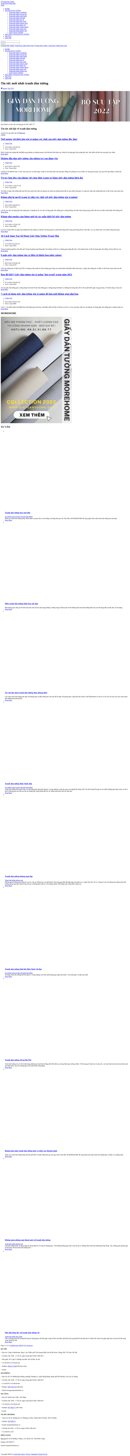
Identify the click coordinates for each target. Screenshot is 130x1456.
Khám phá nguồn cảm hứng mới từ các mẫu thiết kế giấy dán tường (36, 216)
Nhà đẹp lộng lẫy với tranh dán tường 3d (22, 1333)
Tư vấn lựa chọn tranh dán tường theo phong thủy (26, 693)
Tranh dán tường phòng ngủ (14, 880)
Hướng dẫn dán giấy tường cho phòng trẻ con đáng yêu (29, 158)
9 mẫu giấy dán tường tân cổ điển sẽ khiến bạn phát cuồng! (31, 255)
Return (23, 133)
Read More (4, 154)
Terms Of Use (42, 1454)
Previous (15, 1345)
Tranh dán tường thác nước (13, 1336)
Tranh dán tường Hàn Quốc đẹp (18, 784)
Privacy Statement (32, 1454)
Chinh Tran (8, 143)
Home (4, 88)
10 (21, 1345)
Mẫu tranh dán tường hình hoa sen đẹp (21, 604)
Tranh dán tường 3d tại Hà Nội (18, 1060)
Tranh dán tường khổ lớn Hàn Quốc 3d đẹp (23, 969)
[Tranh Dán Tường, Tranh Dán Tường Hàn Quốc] (9, 5)
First (11, 1345)
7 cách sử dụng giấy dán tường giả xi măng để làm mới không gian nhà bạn (39, 294)
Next (28, 1345)
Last (31, 1345)
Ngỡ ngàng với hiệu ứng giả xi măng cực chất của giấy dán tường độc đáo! (39, 139)
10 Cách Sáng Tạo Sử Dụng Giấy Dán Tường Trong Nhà (30, 236)
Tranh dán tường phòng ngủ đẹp (19, 876)
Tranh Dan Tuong (19, 1454)
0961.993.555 (12, 1387)
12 (25, 1345)
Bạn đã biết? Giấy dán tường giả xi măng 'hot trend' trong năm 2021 (36, 274)
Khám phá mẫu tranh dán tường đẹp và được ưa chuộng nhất (31, 1151)
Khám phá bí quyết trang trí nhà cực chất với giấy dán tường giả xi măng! (39, 197)
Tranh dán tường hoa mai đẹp (17, 513)
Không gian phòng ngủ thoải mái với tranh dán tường (27, 1240)
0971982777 (12, 1407)
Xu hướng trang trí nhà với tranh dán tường (19, 516)
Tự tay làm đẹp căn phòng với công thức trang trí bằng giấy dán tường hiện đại (42, 177)
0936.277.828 (12, 1366)
